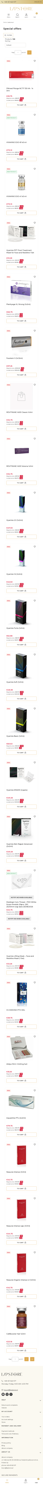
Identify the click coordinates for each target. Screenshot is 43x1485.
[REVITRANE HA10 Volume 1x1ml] (21, 450)
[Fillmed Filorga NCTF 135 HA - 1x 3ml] (21, 72)
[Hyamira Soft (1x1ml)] (21, 666)
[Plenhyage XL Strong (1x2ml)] (21, 288)
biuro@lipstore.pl (7, 1468)
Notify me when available (21, 897)
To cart (20, 105)
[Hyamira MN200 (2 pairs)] (21, 774)
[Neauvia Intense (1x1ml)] (21, 1156)
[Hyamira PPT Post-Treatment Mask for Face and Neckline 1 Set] (21, 234)
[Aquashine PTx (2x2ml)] (21, 1102)
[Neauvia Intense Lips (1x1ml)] (21, 1210)
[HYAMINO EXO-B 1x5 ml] (21, 126)
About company (7, 1448)
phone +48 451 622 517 (9, 1465)
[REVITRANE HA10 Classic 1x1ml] (21, 396)
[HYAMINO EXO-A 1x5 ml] (21, 180)
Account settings (7, 1419)
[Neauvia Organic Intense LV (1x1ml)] (21, 1264)
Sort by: (8, 41)
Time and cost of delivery (10, 1434)
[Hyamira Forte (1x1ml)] (21, 612)
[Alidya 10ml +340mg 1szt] (21, 1048)
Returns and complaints (10, 1405)
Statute (4, 1408)
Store (3, 1422)
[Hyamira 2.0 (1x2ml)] (21, 504)
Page (13, 52)
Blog (3, 1445)
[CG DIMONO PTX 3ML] (21, 994)
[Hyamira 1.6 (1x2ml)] (21, 558)
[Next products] (26, 1359)
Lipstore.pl (8, 22)
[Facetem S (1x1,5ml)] (21, 342)
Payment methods (8, 1431)
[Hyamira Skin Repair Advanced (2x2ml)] (21, 828)
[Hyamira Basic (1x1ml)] (21, 720)
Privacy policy (6, 1443)
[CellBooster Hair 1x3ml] (21, 1318)
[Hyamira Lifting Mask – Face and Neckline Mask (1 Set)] (21, 940)
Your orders (5, 1416)
